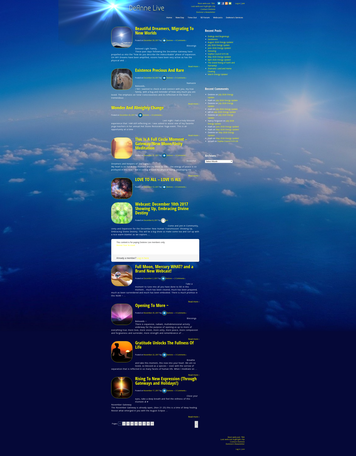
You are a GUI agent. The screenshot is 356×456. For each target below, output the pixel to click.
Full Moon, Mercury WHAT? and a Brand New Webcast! (164, 268)
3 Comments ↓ (181, 187)
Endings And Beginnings (218, 36)
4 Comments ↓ (181, 40)
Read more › (193, 66)
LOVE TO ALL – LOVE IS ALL (158, 179)
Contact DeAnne (208, 9)
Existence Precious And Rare (159, 70)
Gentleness (213, 39)
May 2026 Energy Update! (219, 56)
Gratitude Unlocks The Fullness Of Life (164, 345)
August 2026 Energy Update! (220, 42)
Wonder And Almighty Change (137, 107)
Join (243, 3)
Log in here (143, 258)
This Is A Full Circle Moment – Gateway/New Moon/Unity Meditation (161, 143)
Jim (167, 220)
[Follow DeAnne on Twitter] (219, 4)
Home (169, 17)
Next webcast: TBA (206, 3)
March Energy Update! (218, 74)
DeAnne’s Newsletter (235, 444)
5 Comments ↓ (181, 78)
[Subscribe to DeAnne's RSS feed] (226, 4)
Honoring (212, 51)
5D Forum (205, 17)
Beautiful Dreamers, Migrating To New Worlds (164, 30)
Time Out (192, 17)
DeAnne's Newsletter (205, 12)
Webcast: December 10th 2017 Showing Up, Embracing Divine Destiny (162, 208)
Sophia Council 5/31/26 (218, 54)
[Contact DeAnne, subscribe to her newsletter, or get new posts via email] (229, 4)
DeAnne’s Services (234, 17)
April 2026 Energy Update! (219, 59)
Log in (237, 3)
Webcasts (217, 17)
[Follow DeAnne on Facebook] (222, 4)
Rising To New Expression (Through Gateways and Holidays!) (166, 381)
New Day (180, 17)
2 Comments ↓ (180, 278)
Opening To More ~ (151, 305)
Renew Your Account (125, 245)
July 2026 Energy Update (219, 45)
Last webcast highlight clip (203, 6)
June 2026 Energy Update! (219, 48)
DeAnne (170, 40)
